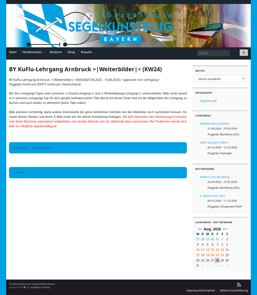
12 (207, 250)
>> (225, 229)
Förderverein (32, 52)
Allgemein (206, 101)
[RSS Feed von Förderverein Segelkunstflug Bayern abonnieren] (239, 284)
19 (207, 255)
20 (212, 255)
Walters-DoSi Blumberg (214, 177)
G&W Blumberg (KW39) (214, 123)
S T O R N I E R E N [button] (42, 147)
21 (217, 255)
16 (227, 250)
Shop (71, 52)
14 (217, 250)
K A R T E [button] (18, 172)
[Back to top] (248, 286)
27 (197, 239)
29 (207, 239)
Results (86, 52)
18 (202, 255)
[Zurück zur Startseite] (128, 25)
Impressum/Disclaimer (200, 290)
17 (197, 255)
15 (222, 250)
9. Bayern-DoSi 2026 (212, 196)
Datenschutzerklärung (234, 290)
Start (13, 52)
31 (217, 239)
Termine (55, 52)
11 (202, 250)
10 (197, 250)
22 (222, 255)
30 (212, 239)
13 (212, 250)
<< (200, 229)
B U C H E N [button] (20, 147)
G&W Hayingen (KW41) (214, 142)
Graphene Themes (40, 287)
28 (202, 239)
